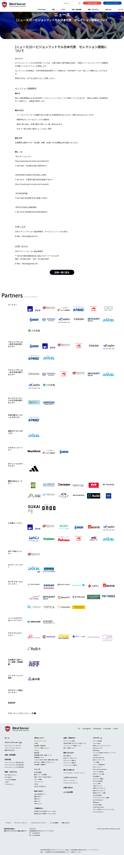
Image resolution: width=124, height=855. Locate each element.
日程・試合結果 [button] (76, 9)
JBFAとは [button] (108, 9)
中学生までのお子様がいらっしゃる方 (45, 819)
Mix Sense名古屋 (97, 788)
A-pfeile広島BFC (97, 803)
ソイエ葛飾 (96, 770)
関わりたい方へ (68, 760)
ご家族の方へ (38, 816)
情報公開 (36, 760)
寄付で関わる (67, 763)
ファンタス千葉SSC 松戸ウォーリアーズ (104, 760)
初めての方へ (38, 798)
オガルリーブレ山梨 (98, 781)
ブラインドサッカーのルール (13, 755)
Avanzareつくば (97, 755)
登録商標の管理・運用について (43, 762)
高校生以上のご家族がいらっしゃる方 (45, 821)
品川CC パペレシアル (99, 767)
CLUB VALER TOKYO (98, 814)
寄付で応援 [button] (93, 3)
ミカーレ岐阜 (96, 791)
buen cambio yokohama (100, 777)
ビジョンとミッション (40, 748)
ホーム (7, 745)
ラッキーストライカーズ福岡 (101, 805)
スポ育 (6, 789)
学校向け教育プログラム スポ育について (74, 751)
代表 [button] (53, 9)
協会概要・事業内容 (39, 753)
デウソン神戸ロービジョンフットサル (103, 817)
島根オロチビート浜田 (99, 800)
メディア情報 (38, 787)
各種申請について (39, 765)
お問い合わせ (68, 795)
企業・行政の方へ (69, 745)
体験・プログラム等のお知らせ (43, 784)
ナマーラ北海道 (97, 748)
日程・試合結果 (10, 762)
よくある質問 (68, 799)
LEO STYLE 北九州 (98, 807)
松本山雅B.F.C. (97, 784)
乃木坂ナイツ (96, 762)
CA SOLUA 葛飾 (97, 812)
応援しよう (37, 809)
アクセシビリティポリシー (70, 790)
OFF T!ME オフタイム (10, 782)
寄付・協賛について (69, 755)
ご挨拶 (36, 751)
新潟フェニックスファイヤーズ (101, 753)
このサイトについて (70, 785)
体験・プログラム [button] (93, 9)
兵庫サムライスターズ (99, 796)
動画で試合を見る (10, 758)
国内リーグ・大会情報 (40, 782)
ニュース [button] (120, 9)
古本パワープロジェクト (70, 765)
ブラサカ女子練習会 (10, 787)
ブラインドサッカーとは (13, 750)
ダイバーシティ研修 (69, 748)
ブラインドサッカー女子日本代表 (14, 772)
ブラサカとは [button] (41, 9)
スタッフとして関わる (69, 770)
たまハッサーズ (97, 774)
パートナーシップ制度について (72, 753)
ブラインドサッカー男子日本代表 (14, 770)
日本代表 (8, 767)
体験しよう (37, 806)
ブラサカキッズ (9, 792)
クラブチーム (97, 745)
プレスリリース (38, 789)
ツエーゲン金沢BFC (98, 779)
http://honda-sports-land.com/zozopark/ (32, 184)
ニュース (37, 777)
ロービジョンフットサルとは (13, 753)
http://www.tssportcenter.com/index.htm (32, 161)
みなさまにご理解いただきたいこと (44, 770)
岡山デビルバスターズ (99, 798)
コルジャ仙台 (96, 751)
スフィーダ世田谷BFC (99, 772)
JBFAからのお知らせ (40, 794)
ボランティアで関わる (69, 768)
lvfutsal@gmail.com (30, 236)
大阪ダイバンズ (97, 793)
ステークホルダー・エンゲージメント (74, 780)
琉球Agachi (96, 810)
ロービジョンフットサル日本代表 (14, 775)
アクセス (36, 758)
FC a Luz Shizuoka (98, 819)
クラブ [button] (63, 9)
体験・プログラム (11, 779)
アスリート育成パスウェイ (41, 755)
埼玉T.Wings (96, 758)
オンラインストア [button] (113, 3)
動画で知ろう (38, 804)
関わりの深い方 (68, 777)
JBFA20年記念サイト (40, 802)
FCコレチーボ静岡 (98, 786)
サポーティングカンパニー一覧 (21, 720)
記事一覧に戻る (62, 272)
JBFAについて (39, 745)
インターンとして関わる (70, 773)
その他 (36, 791)
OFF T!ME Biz (8, 785)
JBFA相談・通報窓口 (40, 772)
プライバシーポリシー (69, 788)
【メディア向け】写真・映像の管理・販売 (46, 767)
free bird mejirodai (98, 765)
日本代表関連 (38, 780)
